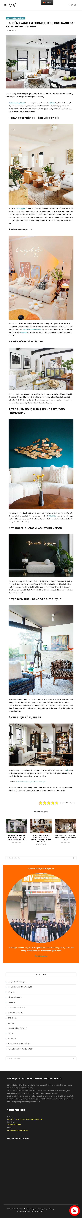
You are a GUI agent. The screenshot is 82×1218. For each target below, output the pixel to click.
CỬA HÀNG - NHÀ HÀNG (16, 1013)
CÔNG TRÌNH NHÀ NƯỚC (16, 1008)
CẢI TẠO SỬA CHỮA (14, 997)
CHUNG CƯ (11, 1002)
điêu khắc (52, 516)
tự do (25, 329)
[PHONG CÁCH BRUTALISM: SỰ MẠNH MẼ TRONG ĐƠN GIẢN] (65, 826)
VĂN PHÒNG (12, 1039)
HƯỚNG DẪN (12, 1018)
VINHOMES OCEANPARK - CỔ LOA (19, 1044)
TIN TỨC (11, 1033)
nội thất (52, 103)
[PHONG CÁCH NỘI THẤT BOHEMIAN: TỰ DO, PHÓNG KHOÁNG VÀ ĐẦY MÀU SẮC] (41, 826)
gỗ (67, 770)
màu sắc (37, 329)
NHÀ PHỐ (11, 1023)
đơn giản (23, 332)
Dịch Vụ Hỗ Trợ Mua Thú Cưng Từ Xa (20, 1049)
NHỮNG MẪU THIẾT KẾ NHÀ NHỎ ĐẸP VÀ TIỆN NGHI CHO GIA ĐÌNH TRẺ (16, 838)
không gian (21, 208)
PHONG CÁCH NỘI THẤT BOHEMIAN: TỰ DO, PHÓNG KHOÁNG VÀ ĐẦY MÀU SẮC (41, 839)
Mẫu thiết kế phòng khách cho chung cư (31, 782)
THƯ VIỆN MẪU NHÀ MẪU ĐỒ (15, 18)
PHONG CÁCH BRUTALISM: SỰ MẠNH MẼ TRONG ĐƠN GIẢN (65, 838)
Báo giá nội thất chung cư (17, 982)
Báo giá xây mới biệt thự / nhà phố (20, 987)
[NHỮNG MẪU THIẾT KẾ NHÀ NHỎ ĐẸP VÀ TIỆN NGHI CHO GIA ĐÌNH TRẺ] (16, 826)
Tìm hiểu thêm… (41, 956)
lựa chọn (30, 329)
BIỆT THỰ (11, 992)
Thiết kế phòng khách (17, 103)
